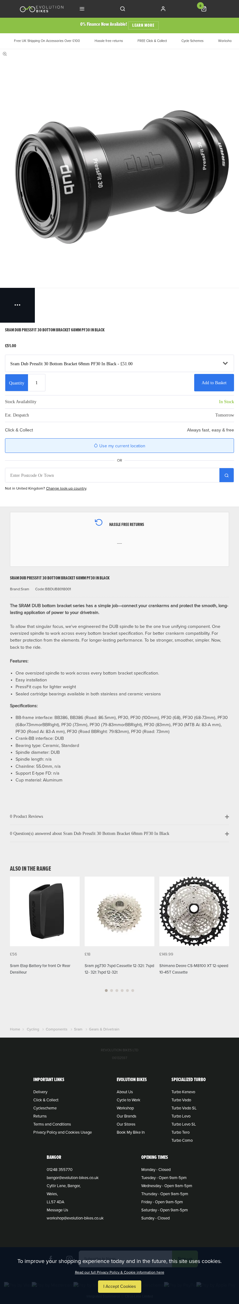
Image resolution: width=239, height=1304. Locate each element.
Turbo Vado (181, 1100)
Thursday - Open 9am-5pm (164, 1193)
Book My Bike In (131, 1132)
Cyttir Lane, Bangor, (64, 1185)
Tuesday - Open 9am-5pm (164, 1177)
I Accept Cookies (119, 1286)
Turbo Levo (180, 1116)
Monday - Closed (156, 1169)
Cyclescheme (45, 1108)
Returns (40, 1116)
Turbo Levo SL (183, 1124)
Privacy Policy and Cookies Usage (62, 1132)
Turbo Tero (180, 1132)
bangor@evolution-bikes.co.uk (73, 1177)
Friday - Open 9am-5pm (162, 1202)
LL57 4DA (55, 1202)
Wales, (52, 1193)
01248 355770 (60, 1169)
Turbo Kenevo (183, 1092)
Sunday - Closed (155, 1218)
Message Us (57, 1210)
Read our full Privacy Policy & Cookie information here (119, 1272)
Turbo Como (182, 1140)
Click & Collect (46, 1100)
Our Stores (126, 1124)
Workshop (125, 1108)
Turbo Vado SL (184, 1108)
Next (223, 937)
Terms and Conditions (52, 1124)
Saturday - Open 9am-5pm (164, 1210)
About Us (125, 1092)
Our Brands (126, 1116)
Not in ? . (46, 488)
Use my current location (121, 446)
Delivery (40, 1092)
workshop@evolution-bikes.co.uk (75, 1218)
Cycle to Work (128, 1100)
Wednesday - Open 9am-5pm (166, 1185)
